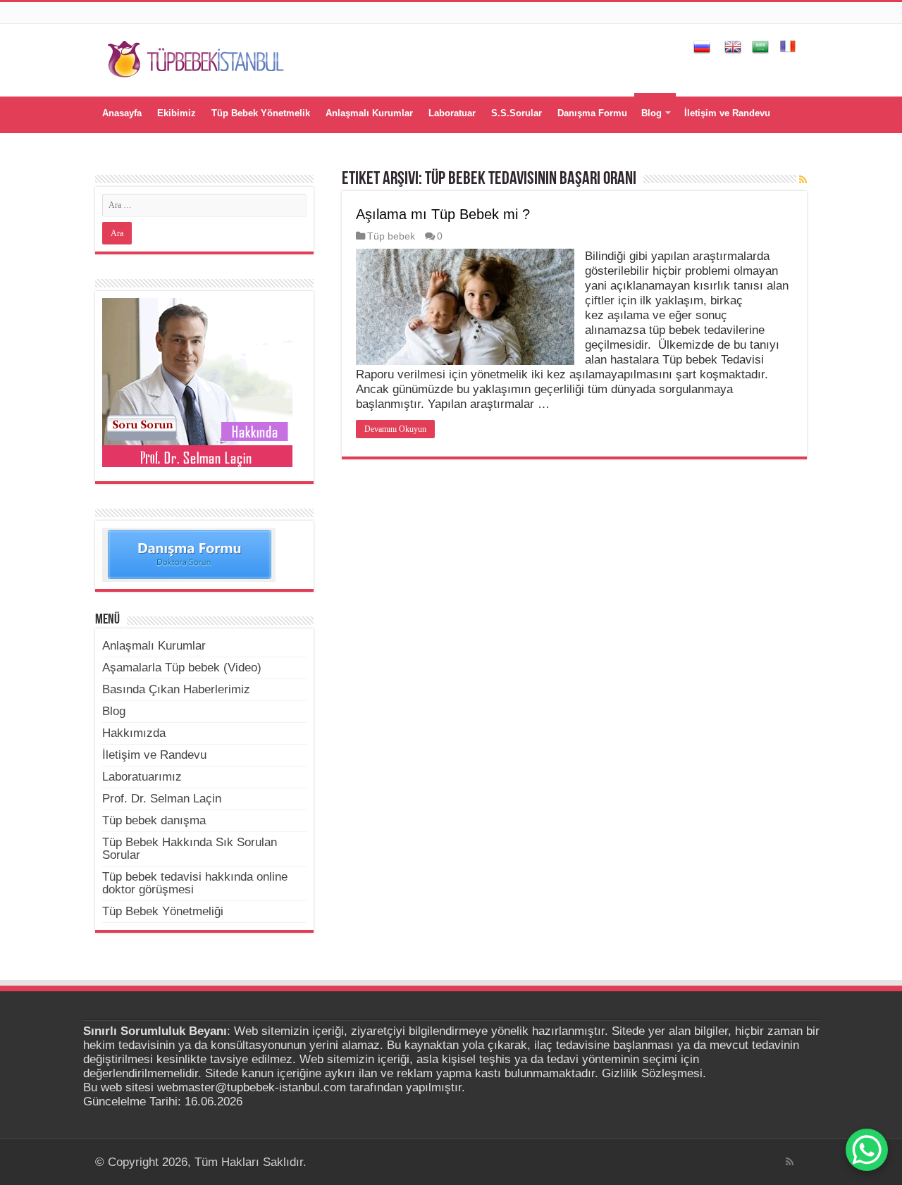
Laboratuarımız (142, 776)
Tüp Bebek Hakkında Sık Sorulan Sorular (189, 849)
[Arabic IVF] (760, 45)
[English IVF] (732, 45)
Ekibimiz (176, 113)
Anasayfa (122, 113)
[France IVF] (787, 45)
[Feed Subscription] (803, 179)
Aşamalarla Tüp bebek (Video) (181, 667)
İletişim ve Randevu (727, 113)
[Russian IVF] (701, 45)
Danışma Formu (592, 113)
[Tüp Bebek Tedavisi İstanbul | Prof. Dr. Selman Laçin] (195, 57)
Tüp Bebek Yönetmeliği (162, 911)
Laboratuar (452, 113)
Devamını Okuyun (395, 429)
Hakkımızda (134, 733)
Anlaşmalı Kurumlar (369, 113)
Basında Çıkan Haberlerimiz (176, 689)
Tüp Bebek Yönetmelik (260, 113)
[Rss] (789, 1161)
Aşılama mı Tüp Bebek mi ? (443, 214)
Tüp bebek (391, 236)
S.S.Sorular (516, 113)
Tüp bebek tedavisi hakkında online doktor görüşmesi (195, 883)
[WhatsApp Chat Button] (867, 1150)
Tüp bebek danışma (154, 820)
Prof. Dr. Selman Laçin (161, 798)
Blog (651, 113)
